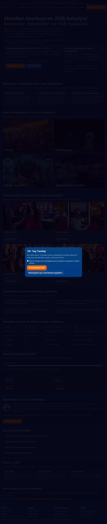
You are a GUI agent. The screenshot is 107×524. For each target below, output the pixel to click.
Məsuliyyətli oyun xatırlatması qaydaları (45, 273)
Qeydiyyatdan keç (37, 268)
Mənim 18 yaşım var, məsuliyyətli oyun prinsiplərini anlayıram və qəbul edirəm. (54, 262)
